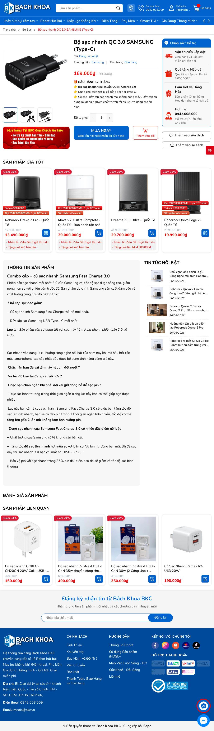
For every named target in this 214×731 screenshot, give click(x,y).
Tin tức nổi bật (161, 263)
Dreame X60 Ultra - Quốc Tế (133, 220)
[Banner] (36, 138)
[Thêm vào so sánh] (46, 201)
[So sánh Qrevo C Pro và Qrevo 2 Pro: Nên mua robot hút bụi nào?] (156, 310)
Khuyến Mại (75, 652)
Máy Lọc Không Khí (82, 21)
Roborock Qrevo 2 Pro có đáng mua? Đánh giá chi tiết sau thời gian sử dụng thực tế (188, 293)
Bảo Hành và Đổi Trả (82, 658)
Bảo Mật (73, 672)
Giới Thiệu (74, 645)
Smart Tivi (148, 21)
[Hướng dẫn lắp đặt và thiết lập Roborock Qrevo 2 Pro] (156, 327)
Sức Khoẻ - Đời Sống (124, 670)
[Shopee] (175, 645)
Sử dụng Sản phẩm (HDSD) (123, 654)
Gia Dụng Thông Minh (179, 21)
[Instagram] (165, 645)
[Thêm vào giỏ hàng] (99, 233)
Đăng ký (160, 617)
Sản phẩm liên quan (26, 508)
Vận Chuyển (76, 665)
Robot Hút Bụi (51, 21)
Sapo (147, 726)
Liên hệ (114, 676)
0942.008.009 (186, 114)
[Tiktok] (196, 645)
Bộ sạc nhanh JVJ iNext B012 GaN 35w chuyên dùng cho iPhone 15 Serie (80, 571)
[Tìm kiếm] (118, 8)
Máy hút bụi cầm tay (20, 21)
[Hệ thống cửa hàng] (131, 8)
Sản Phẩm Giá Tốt (23, 162)
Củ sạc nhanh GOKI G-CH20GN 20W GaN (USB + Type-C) (26, 571)
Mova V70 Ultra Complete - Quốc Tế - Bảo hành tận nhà (79, 222)
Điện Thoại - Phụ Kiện (119, 21)
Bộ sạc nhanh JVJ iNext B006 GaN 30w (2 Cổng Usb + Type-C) (133, 571)
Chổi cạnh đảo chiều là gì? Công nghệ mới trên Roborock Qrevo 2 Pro (189, 276)
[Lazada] (186, 645)
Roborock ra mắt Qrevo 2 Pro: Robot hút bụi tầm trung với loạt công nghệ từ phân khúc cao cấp (189, 347)
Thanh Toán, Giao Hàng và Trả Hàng (84, 681)
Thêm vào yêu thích (189, 135)
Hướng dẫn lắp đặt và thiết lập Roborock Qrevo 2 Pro (186, 326)
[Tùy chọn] (46, 233)
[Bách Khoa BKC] (27, 8)
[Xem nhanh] (46, 184)
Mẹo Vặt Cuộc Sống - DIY (128, 663)
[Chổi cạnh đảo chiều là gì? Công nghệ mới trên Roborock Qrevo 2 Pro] (156, 276)
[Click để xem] (36, 72)
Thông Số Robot (121, 645)
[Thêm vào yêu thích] (46, 193)
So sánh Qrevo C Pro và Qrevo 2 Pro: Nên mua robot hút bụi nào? (187, 310)
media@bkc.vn (24, 710)
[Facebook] (155, 645)
